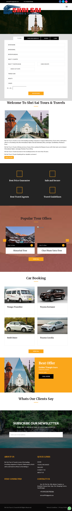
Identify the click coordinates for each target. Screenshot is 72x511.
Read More (9, 157)
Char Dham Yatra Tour (52, 250)
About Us (40, 472)
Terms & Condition (51, 507)
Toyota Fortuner (47, 307)
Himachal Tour (20, 250)
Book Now (36, 93)
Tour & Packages (43, 464)
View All (36, 259)
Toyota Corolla (47, 338)
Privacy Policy (63, 507)
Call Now (46, 376)
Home (39, 462)
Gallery (40, 467)
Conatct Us (41, 470)
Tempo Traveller (15, 307)
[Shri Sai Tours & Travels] (22, 6)
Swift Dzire (12, 338)
